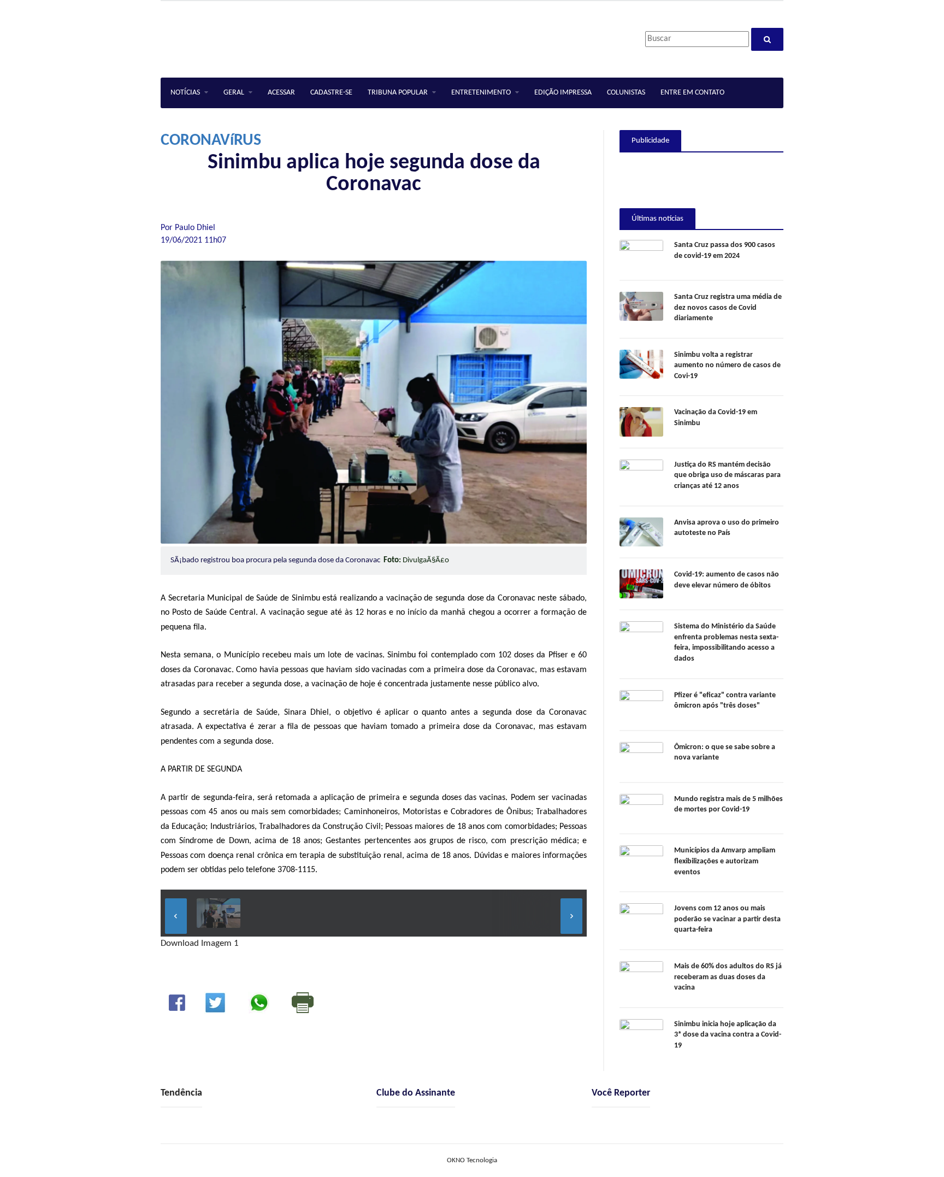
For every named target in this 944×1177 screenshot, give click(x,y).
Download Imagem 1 (200, 943)
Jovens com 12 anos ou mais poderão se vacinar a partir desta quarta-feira (727, 919)
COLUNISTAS (626, 93)
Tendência (181, 1093)
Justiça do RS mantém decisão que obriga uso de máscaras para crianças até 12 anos (727, 475)
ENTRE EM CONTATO (692, 93)
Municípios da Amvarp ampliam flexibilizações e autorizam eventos (724, 861)
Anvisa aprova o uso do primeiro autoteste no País (726, 528)
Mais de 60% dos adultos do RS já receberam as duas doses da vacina (728, 977)
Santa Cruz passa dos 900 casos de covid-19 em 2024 (724, 250)
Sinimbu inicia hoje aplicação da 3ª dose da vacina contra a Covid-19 (727, 1035)
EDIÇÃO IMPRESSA (563, 93)
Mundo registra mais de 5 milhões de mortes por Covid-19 (728, 804)
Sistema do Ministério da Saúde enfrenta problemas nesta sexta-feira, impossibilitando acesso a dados (726, 642)
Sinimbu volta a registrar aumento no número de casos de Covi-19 (727, 365)
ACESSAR (281, 93)
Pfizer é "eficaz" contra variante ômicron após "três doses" (725, 700)
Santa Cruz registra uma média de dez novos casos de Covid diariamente (728, 307)
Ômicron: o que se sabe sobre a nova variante (724, 752)
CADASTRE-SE (331, 93)
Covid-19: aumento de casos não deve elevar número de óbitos (726, 580)
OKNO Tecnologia (472, 1160)
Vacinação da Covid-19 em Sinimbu (715, 417)
